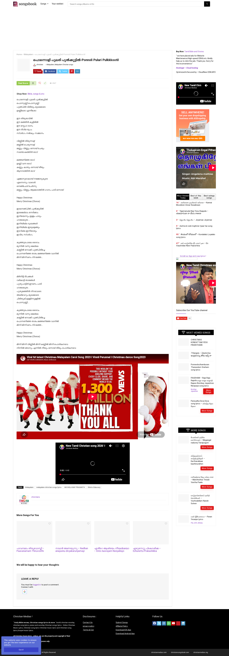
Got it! (21, 650)
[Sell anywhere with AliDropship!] (192, 110)
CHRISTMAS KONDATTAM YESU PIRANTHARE (199, 342)
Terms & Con (88, 630)
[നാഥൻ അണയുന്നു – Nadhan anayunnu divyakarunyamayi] (73, 523)
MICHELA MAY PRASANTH (74, 487)
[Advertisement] (114, 27)
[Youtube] (173, 623)
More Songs (208, 391)
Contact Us (88, 622)
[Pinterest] (178, 623)
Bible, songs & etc (36, 94)
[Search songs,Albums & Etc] (207, 4)
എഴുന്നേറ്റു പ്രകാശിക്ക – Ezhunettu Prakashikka (147, 549)
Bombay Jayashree (194, 390)
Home (19, 54)
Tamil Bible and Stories (194, 51)
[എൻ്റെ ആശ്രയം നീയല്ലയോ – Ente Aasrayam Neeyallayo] (112, 523)
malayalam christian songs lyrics (48, 487)
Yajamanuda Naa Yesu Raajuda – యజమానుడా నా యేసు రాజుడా (192, 212)
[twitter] (159, 623)
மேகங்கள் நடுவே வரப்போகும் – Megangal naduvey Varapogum (201, 440)
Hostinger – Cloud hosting (187, 68)
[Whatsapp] (169, 623)
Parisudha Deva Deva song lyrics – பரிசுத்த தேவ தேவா (202, 403)
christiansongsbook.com (180, 652)
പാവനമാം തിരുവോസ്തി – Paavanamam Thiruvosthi (30, 549)
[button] (25, 591)
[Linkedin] (183, 623)
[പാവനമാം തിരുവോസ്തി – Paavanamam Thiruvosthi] (34, 523)
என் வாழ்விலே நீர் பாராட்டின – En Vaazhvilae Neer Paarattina (192, 244)
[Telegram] (188, 623)
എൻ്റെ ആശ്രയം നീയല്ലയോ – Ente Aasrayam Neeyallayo (111, 549)
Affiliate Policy (122, 626)
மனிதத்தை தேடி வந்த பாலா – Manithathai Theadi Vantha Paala (202, 480)
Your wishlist (57, 4)
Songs (43, 4)
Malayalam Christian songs (64, 65)
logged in (37, 584)
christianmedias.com (159, 652)
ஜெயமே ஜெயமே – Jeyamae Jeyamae (196, 220)
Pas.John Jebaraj (196, 523)
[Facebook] (154, 623)
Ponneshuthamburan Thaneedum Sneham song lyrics (200, 367)
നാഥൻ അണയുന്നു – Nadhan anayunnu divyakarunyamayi (71, 549)
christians (39, 65)
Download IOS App (123, 630)
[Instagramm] (164, 623)
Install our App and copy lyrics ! (191, 256)
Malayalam (28, 54)
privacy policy (88, 626)
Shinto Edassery (94, 487)
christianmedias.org (200, 652)
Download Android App (125, 633)
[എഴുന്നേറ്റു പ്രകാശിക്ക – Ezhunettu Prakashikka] (151, 523)
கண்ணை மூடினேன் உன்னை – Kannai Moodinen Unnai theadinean (194, 203)
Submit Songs (122, 622)
